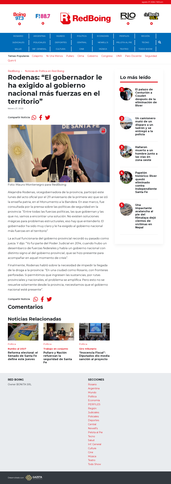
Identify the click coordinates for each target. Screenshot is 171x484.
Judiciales (18, 42)
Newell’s (103, 42)
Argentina (39, 36)
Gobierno (92, 56)
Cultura (60, 49)
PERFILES (124, 36)
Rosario (18, 36)
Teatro (124, 49)
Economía (103, 36)
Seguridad (151, 56)
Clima (80, 56)
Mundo (60, 36)
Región (145, 36)
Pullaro (70, 56)
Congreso (107, 56)
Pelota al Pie (124, 42)
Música (103, 49)
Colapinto (37, 56)
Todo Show (145, 49)
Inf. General (39, 49)
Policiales (39, 42)
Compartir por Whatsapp (34, 117)
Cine (81, 49)
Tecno (145, 42)
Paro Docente (133, 56)
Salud (18, 49)
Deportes (60, 42)
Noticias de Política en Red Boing (44, 71)
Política (82, 36)
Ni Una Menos (54, 56)
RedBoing (14, 71)
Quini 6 (12, 60)
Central (82, 42)
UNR (119, 56)
